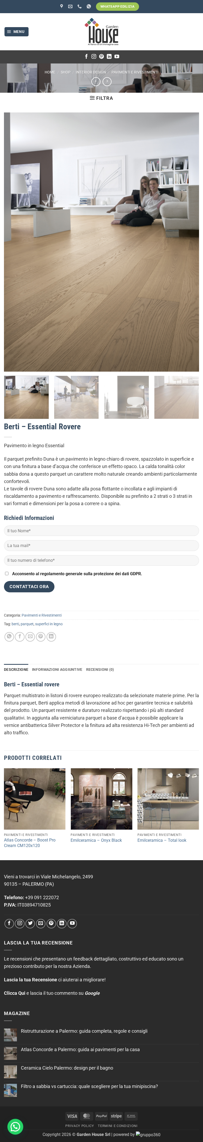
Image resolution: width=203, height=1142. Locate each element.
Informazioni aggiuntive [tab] (57, 669)
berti (15, 624)
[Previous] (4, 814)
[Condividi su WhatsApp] (9, 637)
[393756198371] (89, 6)
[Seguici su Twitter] (30, 923)
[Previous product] (107, 81)
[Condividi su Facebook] (19, 637)
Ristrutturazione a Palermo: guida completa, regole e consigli (84, 1031)
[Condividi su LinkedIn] (51, 637)
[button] (16, 32)
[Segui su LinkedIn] (109, 57)
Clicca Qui (14, 993)
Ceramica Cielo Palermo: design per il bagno (67, 1068)
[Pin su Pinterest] (40, 637)
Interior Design (91, 72)
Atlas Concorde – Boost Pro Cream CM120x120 (30, 843)
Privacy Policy (79, 1126)
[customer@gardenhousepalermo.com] (71, 6)
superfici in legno (49, 624)
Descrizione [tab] (16, 669)
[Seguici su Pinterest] (101, 57)
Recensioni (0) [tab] (100, 669)
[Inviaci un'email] (40, 923)
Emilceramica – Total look (161, 840)
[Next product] (95, 81)
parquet (27, 624)
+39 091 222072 (42, 897)
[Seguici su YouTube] (116, 57)
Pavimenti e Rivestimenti (135, 72)
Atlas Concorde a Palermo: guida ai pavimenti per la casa (80, 1049)
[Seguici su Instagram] (93, 57)
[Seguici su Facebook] (86, 57)
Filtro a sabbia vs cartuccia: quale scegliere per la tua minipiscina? (89, 1086)
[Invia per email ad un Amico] (30, 637)
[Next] (191, 398)
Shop (66, 72)
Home (50, 72)
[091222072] (80, 6)
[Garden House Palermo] (62, 6)
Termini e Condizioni (117, 1126)
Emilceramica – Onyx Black (96, 840)
